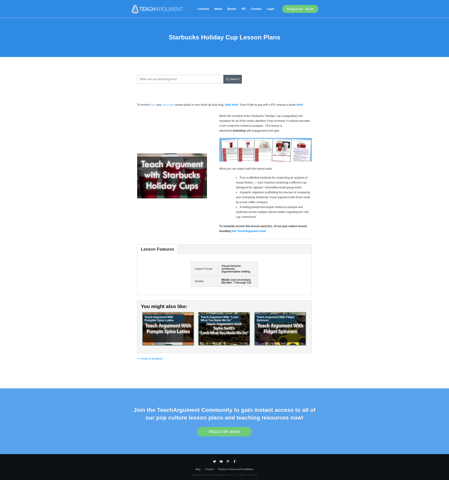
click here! (232, 104)
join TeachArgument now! (249, 231)
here (299, 104)
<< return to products (150, 358)
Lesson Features (157, 249)
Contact (209, 469)
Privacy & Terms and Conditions (235, 469)
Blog (198, 469)
